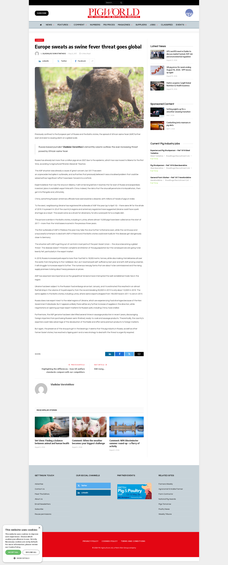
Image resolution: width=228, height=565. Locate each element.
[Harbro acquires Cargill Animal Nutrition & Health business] (157, 85)
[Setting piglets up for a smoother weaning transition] (157, 112)
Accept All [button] (13, 552)
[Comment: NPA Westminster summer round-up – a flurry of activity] (126, 427)
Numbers (95, 25)
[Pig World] (114, 13)
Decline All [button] (31, 552)
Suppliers (141, 25)
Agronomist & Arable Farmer (171, 489)
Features (63, 25)
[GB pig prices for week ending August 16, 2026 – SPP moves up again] (157, 70)
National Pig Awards (167, 499)
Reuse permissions (43, 514)
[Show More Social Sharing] (92, 61)
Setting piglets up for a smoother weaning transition (179, 110)
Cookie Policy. (15, 547)
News (49, 25)
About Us (38, 499)
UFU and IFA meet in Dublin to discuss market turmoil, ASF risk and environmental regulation (180, 54)
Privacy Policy (90, 541)
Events (180, 25)
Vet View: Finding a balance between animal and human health (52, 442)
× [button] (39, 528)
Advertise (39, 484)
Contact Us (39, 489)
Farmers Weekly (166, 484)
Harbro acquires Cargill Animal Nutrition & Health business (179, 84)
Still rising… (99, 369)
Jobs (153, 25)
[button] (22, 558)
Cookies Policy (110, 541)
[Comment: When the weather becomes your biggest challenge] (89, 427)
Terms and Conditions (133, 541)
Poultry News (164, 509)
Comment (79, 25)
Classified (167, 25)
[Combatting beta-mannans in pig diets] (157, 125)
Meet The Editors (42, 494)
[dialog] (22, 543)
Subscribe (41, 13)
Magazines (124, 25)
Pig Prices (109, 25)
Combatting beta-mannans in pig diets (179, 123)
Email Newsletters (42, 504)
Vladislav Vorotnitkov (54, 54)
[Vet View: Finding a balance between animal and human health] (52, 427)
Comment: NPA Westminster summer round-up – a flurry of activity (124, 443)
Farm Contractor (166, 494)
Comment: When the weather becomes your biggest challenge (88, 442)
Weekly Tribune (165, 514)
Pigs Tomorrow (165, 504)
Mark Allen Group (122, 548)
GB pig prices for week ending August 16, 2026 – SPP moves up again (179, 70)
